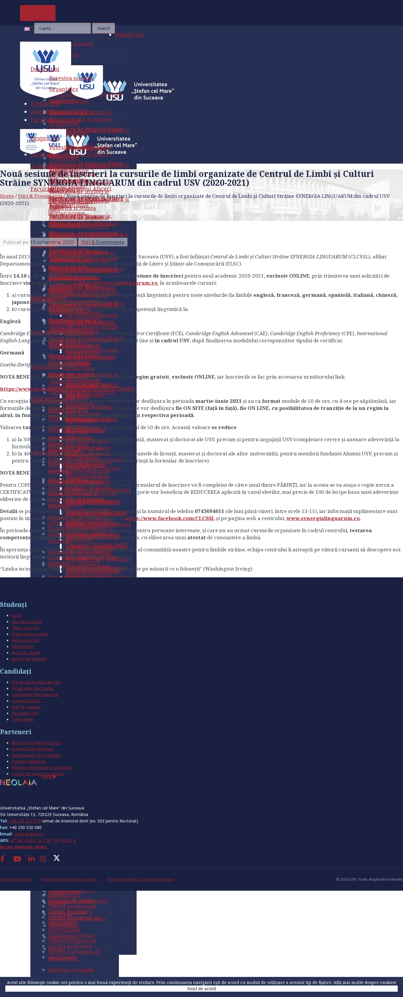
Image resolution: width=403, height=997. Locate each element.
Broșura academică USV (36, 742)
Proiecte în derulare (33, 749)
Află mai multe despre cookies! (365, 982)
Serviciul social (27, 621)
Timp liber (23, 719)
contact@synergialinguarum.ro (116, 282)
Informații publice (16, 879)
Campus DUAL (26, 700)
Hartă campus (26, 707)
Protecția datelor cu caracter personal (140, 879)
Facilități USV (25, 713)
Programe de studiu (32, 688)
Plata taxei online (30, 634)
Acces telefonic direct (23, 847)
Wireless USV (25, 640)
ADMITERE (38, 13)
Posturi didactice (29, 761)
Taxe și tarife (25, 628)
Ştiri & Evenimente (40, 196)
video (47, 776)
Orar (17, 615)
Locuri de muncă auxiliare (38, 773)
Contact (11, 797)
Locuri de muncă (29, 659)
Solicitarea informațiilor (36, 755)
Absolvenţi (23, 646)
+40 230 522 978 (25, 821)
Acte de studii (26, 652)
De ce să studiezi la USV (36, 682)
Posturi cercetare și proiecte (42, 767)
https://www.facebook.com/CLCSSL (170, 518)
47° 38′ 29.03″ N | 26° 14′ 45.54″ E (43, 840)
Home (7, 196)
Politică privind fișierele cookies (69, 879)
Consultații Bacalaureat (35, 694)
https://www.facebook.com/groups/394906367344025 (67, 388)
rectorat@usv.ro (29, 834)
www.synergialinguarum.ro (323, 518)
